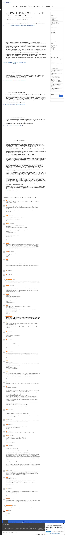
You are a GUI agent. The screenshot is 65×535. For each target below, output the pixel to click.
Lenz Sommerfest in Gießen (55, 88)
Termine (52, 43)
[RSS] (0, 4)
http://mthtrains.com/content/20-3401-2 (11, 343)
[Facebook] (0, 10)
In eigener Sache (54, 27)
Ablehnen (54, 531)
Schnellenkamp (19, 529)
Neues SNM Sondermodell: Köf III (56, 70)
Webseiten (52, 48)
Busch (8, 19)
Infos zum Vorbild (53, 47)
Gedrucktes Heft (23, 6)
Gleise (8, 528)
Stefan (6, 510)
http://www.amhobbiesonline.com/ (10, 442)
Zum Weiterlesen (54, 45)
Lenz (27, 528)
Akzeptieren (48, 531)
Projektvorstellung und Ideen (54, 20)
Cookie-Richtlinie (52, 533)
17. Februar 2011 (11, 409)
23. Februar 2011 (10, 470)
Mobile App (48, 6)
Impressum (58, 533)
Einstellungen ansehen (60, 531)
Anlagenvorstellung (53, 18)
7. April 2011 (14, 505)
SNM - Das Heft (31, 529)
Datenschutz (55, 533)
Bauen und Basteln (54, 22)
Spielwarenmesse (25, 19)
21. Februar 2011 (12, 435)
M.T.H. (17, 19)
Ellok (14, 19)
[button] (63, 523)
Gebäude (5, 528)
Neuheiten (53, 32)
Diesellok (39, 526)
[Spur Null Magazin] (33, 2)
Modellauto (41, 528)
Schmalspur (13, 529)
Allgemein (53, 15)
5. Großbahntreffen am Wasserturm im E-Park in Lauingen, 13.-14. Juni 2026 (55, 80)
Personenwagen (6, 529)
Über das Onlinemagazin (34, 6)
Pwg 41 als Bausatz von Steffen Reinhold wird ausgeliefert (11, 522)
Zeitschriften (52, 49)
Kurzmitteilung (53, 30)
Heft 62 (52, 68)
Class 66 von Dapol (54, 66)
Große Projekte (53, 24)
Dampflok (11, 19)
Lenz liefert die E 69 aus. (55, 73)
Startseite (15, 6)
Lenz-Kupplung (30, 528)
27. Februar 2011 (10, 488)
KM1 (21, 528)
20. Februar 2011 (10, 419)
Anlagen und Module (54, 17)
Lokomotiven (29, 17)
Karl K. (6, 424)
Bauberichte (52, 19)
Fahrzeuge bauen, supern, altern (55, 23)
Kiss (20, 528)
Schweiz (19, 19)
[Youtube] (0, 9)
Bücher (52, 46)
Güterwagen (12, 528)
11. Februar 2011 (10, 274)
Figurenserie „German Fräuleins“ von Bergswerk (29, 522)
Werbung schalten (39, 532)
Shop (43, 6)
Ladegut (24, 528)
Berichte (52, 42)
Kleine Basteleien (53, 25)
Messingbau (37, 528)
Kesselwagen (17, 528)
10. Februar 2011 (10, 200)
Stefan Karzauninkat (19, 17)
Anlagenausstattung (53, 33)
